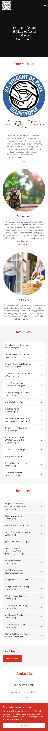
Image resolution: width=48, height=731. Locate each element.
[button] (45, 5)
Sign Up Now (12, 658)
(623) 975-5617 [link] (24, 697)
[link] (6, 5)
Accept (24, 726)
